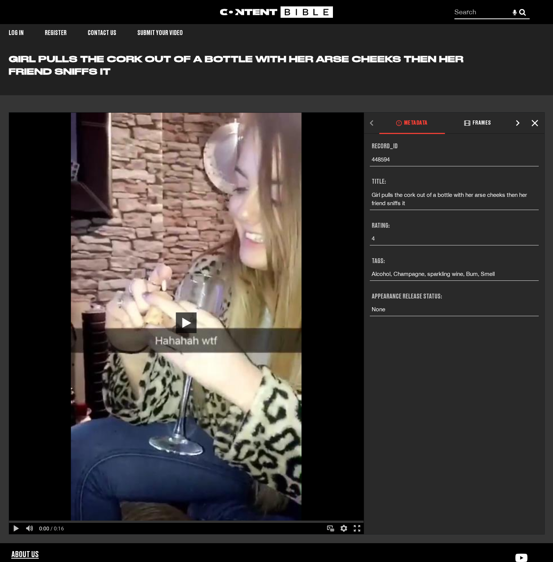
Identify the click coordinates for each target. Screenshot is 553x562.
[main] (276, 298)
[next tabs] (518, 123)
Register (56, 33)
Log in (16, 33)
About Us (25, 555)
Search (523, 12)
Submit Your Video (160, 33)
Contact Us (102, 33)
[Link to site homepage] (276, 12)
